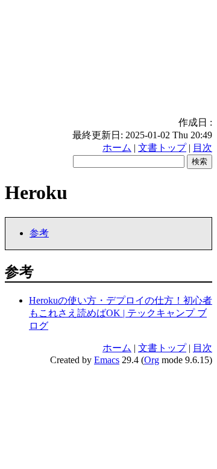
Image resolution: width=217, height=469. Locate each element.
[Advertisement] (108, 61)
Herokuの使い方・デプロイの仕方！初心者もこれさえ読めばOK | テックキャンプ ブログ (120, 313)
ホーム (116, 148)
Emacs (106, 360)
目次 (202, 148)
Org (151, 360)
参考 (39, 233)
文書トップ (162, 148)
